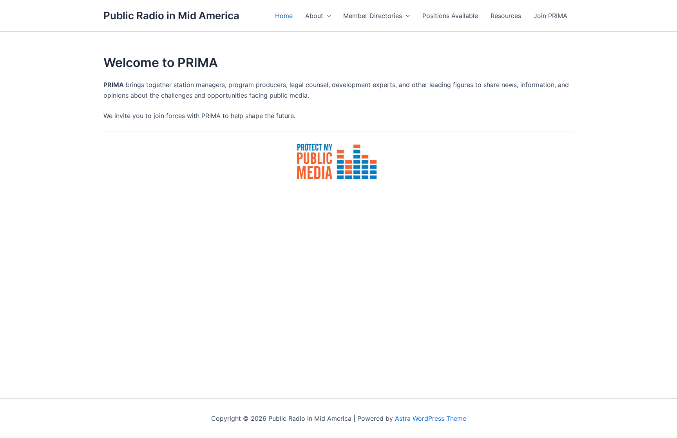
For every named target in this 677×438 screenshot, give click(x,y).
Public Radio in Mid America (171, 15)
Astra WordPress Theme (430, 418)
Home (284, 16)
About (314, 16)
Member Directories (372, 16)
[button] (327, 15)
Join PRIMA (550, 16)
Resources (506, 16)
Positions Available (450, 16)
